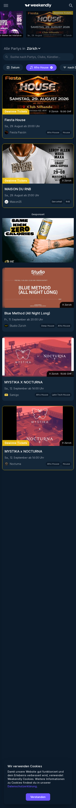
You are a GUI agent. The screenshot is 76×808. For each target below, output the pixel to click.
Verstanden (38, 796)
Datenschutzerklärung (22, 786)
